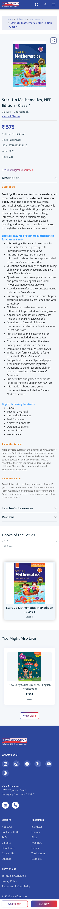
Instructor (36, 826)
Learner (35, 832)
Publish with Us (10, 832)
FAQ (4, 837)
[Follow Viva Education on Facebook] (27, 763)
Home (10, 19)
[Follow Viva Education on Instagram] (16, 763)
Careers (6, 842)
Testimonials (38, 853)
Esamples (36, 858)
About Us (7, 826)
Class (7, 540)
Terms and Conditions (14, 875)
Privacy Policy (9, 881)
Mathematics (36, 19)
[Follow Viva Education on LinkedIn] (5, 763)
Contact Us (8, 853)
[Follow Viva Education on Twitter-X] (37, 763)
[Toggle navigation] (53, 4)
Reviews (8, 517)
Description (11, 178)
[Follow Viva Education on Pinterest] (5, 773)
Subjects (21, 19)
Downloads (8, 848)
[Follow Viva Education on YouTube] (48, 763)
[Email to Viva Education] (5, 805)
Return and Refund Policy (16, 886)
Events (35, 848)
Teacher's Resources (17, 508)
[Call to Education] (15, 805)
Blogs (34, 837)
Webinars (36, 842)
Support (6, 858)
